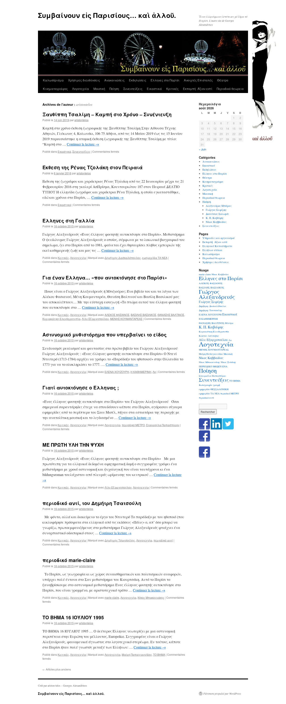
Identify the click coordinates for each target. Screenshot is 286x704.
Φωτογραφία (205, 385)
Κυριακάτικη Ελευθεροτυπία (61, 319)
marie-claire (112, 597)
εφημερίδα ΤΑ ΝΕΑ (154, 258)
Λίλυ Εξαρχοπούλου (95, 319)
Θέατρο (222, 80)
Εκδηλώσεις (137, 80)
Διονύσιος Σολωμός (217, 214)
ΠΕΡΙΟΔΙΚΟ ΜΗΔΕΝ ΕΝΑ (213, 366)
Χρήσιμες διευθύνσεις (84, 80)
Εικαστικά (154, 89)
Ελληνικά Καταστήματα (217, 246)
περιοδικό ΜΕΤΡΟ (133, 425)
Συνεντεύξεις (132, 89)
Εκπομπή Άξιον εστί (197, 89)
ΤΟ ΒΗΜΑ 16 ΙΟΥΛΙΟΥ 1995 (73, 617)
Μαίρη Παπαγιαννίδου (137, 654)
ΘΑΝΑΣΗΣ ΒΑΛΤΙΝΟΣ (171, 315)
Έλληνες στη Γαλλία (68, 220)
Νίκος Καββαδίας (216, 222)
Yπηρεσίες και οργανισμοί (218, 238)
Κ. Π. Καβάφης (215, 218)
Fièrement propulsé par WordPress (222, 693)
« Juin (202, 149)
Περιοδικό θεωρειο (230, 89)
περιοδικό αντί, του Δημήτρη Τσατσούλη (91, 503)
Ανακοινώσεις (114, 80)
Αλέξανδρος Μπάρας (219, 205)
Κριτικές (172, 89)
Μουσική (99, 89)
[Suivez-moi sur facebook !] (204, 440)
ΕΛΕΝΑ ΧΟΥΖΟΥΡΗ (117, 372)
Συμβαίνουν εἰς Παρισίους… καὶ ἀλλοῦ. (107, 15)
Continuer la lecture (83, 144)
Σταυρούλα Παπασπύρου (162, 425)
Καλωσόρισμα (53, 80)
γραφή (216, 385)
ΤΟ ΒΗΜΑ (159, 654)
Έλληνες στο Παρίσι (165, 80)
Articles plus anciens (56, 669)
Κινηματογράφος (55, 89)
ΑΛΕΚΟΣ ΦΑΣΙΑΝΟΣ (117, 315)
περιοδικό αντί (163, 540)
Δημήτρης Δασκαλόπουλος (123, 258)
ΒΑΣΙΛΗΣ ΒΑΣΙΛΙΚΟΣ (143, 315)
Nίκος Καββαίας (220, 274)
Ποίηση (114, 89)
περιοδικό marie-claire (70, 560)
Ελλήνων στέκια (212, 250)
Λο (154, 372)
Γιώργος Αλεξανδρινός (217, 294)
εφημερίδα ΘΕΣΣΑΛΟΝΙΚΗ (214, 389)
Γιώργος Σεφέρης (216, 209)
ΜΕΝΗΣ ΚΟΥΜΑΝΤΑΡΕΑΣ (126, 319)
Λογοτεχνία (80, 89)
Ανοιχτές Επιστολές (198, 80)
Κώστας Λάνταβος (209, 335)
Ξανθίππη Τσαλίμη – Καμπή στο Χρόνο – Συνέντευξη (107, 114)
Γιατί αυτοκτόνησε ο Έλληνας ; (80, 387)
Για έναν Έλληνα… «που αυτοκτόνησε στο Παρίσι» (107, 277)
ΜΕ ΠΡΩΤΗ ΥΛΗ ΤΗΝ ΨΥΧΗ (77, 444)
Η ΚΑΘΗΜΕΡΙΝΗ (140, 372)
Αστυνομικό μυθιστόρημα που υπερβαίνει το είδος (105, 334)
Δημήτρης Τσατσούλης (120, 540)
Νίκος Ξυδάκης (228, 362)
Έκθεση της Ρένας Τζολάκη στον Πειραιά (92, 167)
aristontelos (84, 104)
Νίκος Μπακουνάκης (151, 597)
